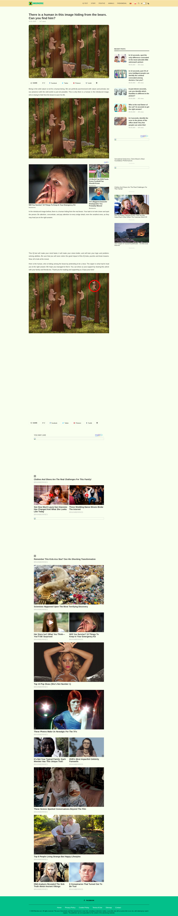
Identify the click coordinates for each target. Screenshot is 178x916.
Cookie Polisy (84, 907)
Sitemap (109, 907)
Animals (111, 3)
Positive (102, 3)
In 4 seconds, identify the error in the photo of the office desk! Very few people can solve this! (138, 121)
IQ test (85, 3)
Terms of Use (97, 907)
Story (93, 3)
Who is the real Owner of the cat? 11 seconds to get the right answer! (139, 107)
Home (59, 907)
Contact (118, 907)
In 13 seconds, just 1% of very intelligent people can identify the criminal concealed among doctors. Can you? (139, 75)
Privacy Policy (70, 907)
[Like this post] (44, 83)
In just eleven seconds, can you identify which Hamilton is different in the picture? (139, 92)
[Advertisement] (69, 235)
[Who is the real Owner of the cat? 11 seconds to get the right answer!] (120, 108)
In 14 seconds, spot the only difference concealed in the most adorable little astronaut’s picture (139, 58)
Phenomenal (122, 3)
